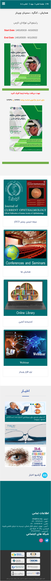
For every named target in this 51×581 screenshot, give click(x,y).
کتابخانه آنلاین (25, 321)
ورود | (30, 4)
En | (47, 4)
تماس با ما (24, 4)
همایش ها (25, 271)
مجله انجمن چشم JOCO (25, 221)
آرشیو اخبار (35, 475)
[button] (6, 411)
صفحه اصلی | (39, 4)
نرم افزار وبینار (25, 371)
